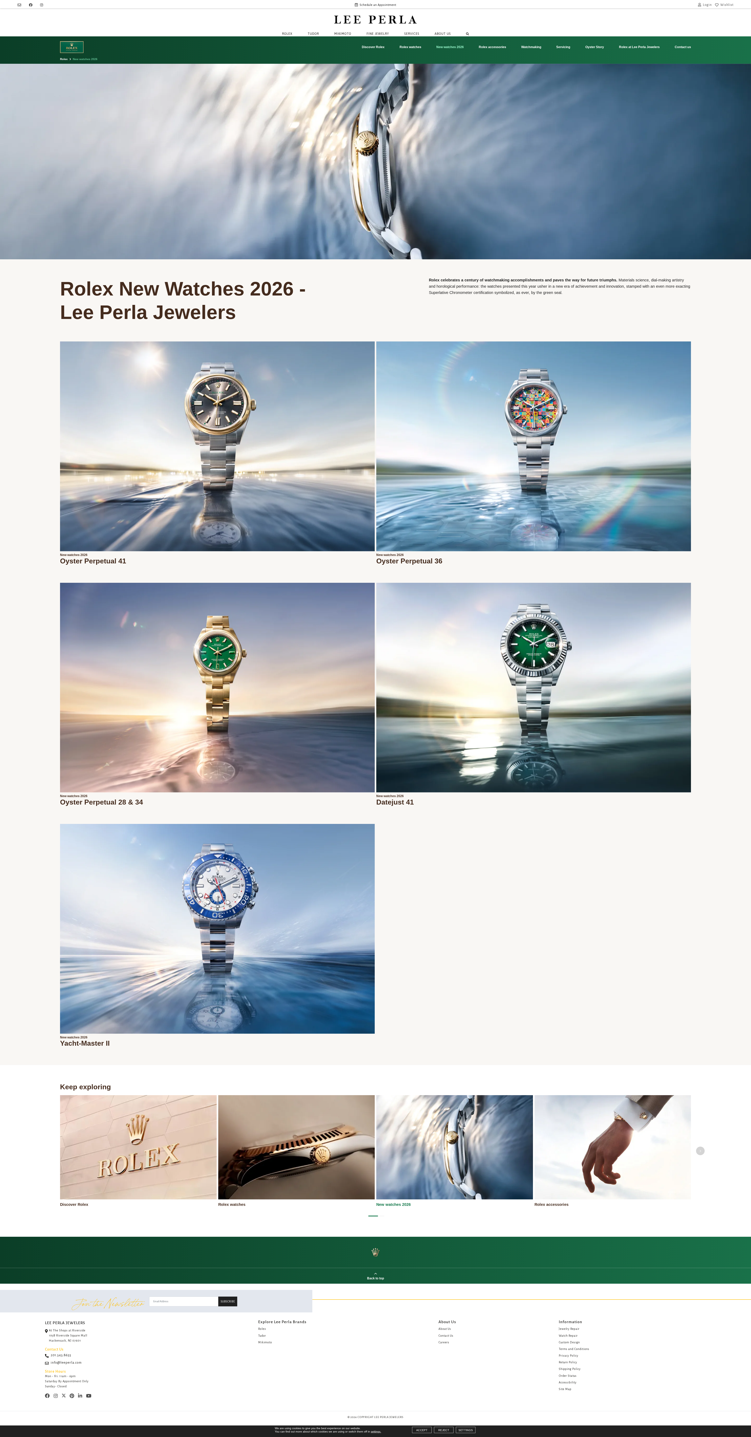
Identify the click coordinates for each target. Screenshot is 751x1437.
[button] (372, 1216)
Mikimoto (342, 33)
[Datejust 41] (533, 688)
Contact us (683, 47)
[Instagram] (41, 5)
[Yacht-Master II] (217, 929)
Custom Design (569, 1342)
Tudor (313, 33)
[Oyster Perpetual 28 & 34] (217, 688)
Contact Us (445, 1335)
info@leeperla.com (66, 1362)
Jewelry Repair (569, 1328)
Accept (422, 1430)
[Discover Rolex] (138, 1147)
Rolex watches (410, 47)
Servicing (563, 47)
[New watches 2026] (454, 1147)
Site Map (565, 1389)
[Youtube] (89, 1396)
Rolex (287, 33)
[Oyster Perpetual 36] (533, 446)
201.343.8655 (61, 1355)
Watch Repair (568, 1335)
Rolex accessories (492, 47)
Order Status (568, 1375)
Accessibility (568, 1382)
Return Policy (568, 1362)
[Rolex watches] (296, 1147)
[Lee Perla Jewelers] (375, 19)
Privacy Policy (568, 1355)
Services (411, 33)
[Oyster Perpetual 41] (217, 446)
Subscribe (228, 1301)
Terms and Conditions (574, 1349)
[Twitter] (64, 1396)
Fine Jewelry (378, 33)
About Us (443, 33)
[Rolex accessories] (613, 1147)
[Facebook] (31, 5)
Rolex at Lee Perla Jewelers (639, 47)
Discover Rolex (373, 47)
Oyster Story (594, 47)
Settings (465, 1430)
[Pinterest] (72, 1396)
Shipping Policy (570, 1369)
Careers (443, 1342)
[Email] (20, 5)
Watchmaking (531, 47)
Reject (443, 1430)
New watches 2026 (450, 47)
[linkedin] (80, 1396)
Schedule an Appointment (378, 4)
